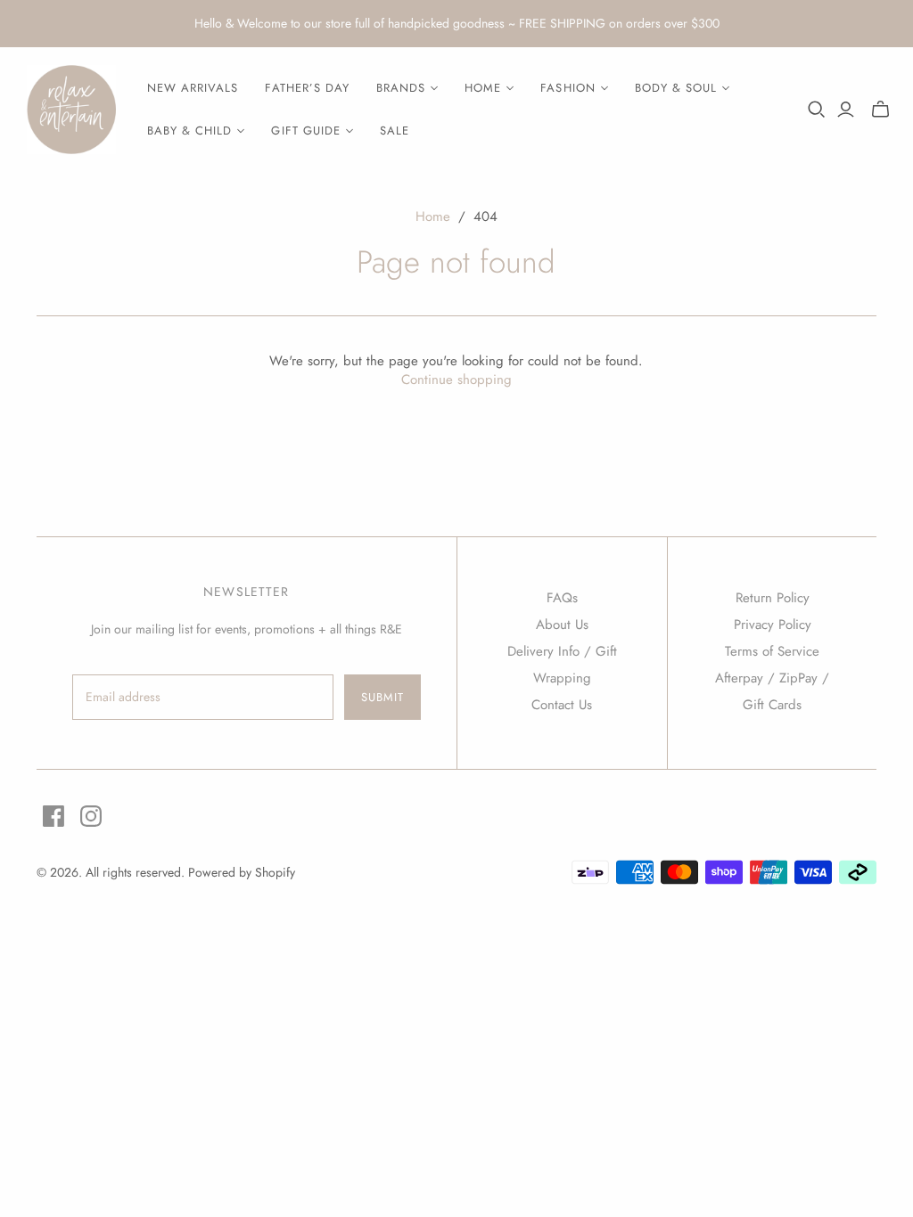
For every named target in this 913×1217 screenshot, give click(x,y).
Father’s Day (307, 87)
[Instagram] (91, 816)
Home (432, 216)
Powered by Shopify (241, 872)
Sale (394, 130)
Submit (382, 697)
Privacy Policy (772, 624)
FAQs (562, 598)
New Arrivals (192, 87)
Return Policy (773, 598)
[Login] (845, 109)
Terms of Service (772, 651)
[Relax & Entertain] (71, 109)
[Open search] (817, 109)
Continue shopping (456, 379)
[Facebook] (53, 816)
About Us (562, 624)
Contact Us (561, 705)
